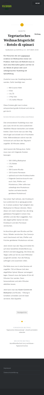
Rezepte (21, 31)
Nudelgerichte (22, 312)
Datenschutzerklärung (11, 372)
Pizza (18, 252)
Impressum (7, 368)
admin (19, 50)
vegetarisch (25, 56)
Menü (37, 3)
